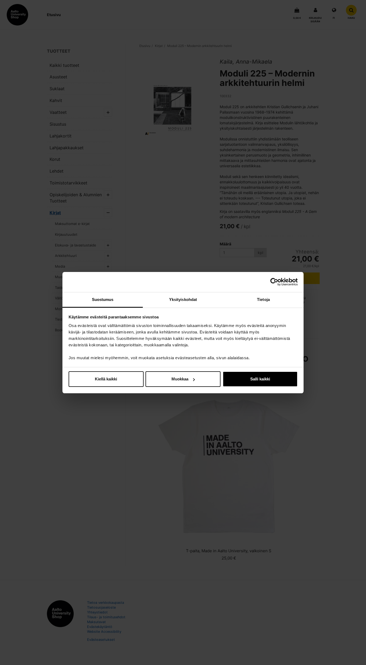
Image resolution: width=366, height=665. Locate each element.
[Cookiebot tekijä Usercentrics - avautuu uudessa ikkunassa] (274, 282)
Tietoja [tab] (263, 299)
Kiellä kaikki (106, 379)
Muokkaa (179, 379)
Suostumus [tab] (103, 299)
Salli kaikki (260, 379)
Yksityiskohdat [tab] (183, 299)
